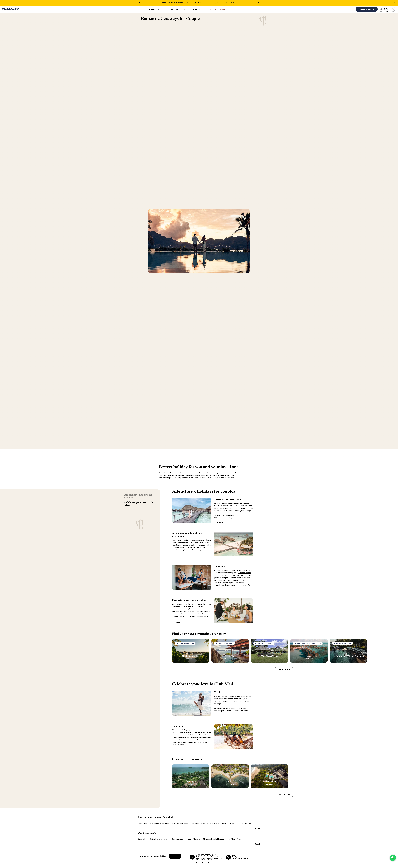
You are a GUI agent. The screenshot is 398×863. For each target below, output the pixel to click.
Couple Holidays (244, 823)
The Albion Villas (234, 839)
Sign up (175, 856)
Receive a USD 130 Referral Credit (205, 823)
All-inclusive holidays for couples (138, 496)
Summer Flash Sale (218, 9)
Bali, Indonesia (177, 839)
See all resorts (284, 669)
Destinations (154, 9)
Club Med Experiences (176, 9)
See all (257, 828)
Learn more (218, 522)
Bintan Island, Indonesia (159, 839)
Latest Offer (142, 823)
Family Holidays (228, 823)
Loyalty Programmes (180, 823)
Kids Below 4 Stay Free (159, 823)
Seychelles (142, 839)
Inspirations (198, 9)
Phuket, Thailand (193, 839)
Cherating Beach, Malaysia (213, 839)
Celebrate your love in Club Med (139, 503)
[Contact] (392, 9)
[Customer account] (386, 9)
